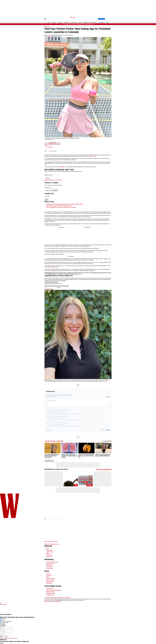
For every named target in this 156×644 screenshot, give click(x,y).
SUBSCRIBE (48, 190)
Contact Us (49, 575)
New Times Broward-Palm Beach (53, 590)
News (49, 22)
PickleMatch (62, 166)
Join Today (2, 624)
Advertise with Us (50, 563)
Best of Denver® (4, 622)
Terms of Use (49, 566)
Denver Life (47, 26)
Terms (56, 180)
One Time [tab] (47, 282)
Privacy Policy (49, 568)
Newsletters (101, 22)
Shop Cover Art (50, 581)
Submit (6, 636)
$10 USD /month (48, 286)
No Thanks (2, 625)
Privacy (60, 180)
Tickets (53, 267)
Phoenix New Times (50, 593)
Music (80, 22)
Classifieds (48, 565)
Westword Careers (50, 578)
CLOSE (46, 199)
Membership (49, 583)
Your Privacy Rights (65, 597)
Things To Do (86, 22)
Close (1, 643)
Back (1, 636)
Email (45, 175)
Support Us (101, 18)
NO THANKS (54, 190)
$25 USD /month (56, 286)
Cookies (53, 597)
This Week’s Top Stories (6, 621)
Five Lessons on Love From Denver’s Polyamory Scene (58, 205)
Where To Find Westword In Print (51, 544)
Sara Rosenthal (49, 36)
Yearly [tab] (56, 282)
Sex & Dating (49, 147)
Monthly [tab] (52, 282)
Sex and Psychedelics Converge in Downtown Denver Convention (61, 207)
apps (95, 156)
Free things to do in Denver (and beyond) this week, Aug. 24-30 (78, 24)
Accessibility (58, 597)
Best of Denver (94, 22)
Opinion (59, 22)
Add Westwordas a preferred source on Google (52, 143)
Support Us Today (48, 289)
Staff (47, 577)
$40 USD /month (65, 286)
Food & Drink (66, 22)
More (107, 22)
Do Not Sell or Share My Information (52, 601)
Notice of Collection (49, 180)
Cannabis (54, 22)
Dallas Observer (50, 588)
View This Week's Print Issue (51, 541)
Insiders (3, 620)
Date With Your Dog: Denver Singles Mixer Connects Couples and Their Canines (64, 204)
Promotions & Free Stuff (52, 562)
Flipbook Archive (50, 580)
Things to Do (3, 618)
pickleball (91, 155)
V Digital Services (50, 595)
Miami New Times (50, 591)
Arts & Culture (73, 22)
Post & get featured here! (104, 469)
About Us (48, 573)
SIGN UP (47, 178)
